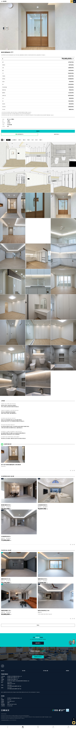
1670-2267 (9, 699)
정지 (74, 470)
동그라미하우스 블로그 (4, 710)
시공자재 (53, 727)
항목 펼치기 (73, 58)
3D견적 (38, 727)
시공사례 (2, 1)
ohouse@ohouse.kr (11, 701)
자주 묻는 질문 (45, 670)
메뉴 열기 (74, 1)
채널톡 (73, 722)
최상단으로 (73, 719)
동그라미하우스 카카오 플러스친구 (8, 710)
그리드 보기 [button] (2, 140)
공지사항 (23, 670)
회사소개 (2, 670)
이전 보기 (70, 470)
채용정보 (67, 670)
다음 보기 (72, 470)
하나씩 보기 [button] (4, 140)
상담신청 (68, 727)
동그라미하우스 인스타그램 (2, 710)
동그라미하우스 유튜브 (6, 710)
